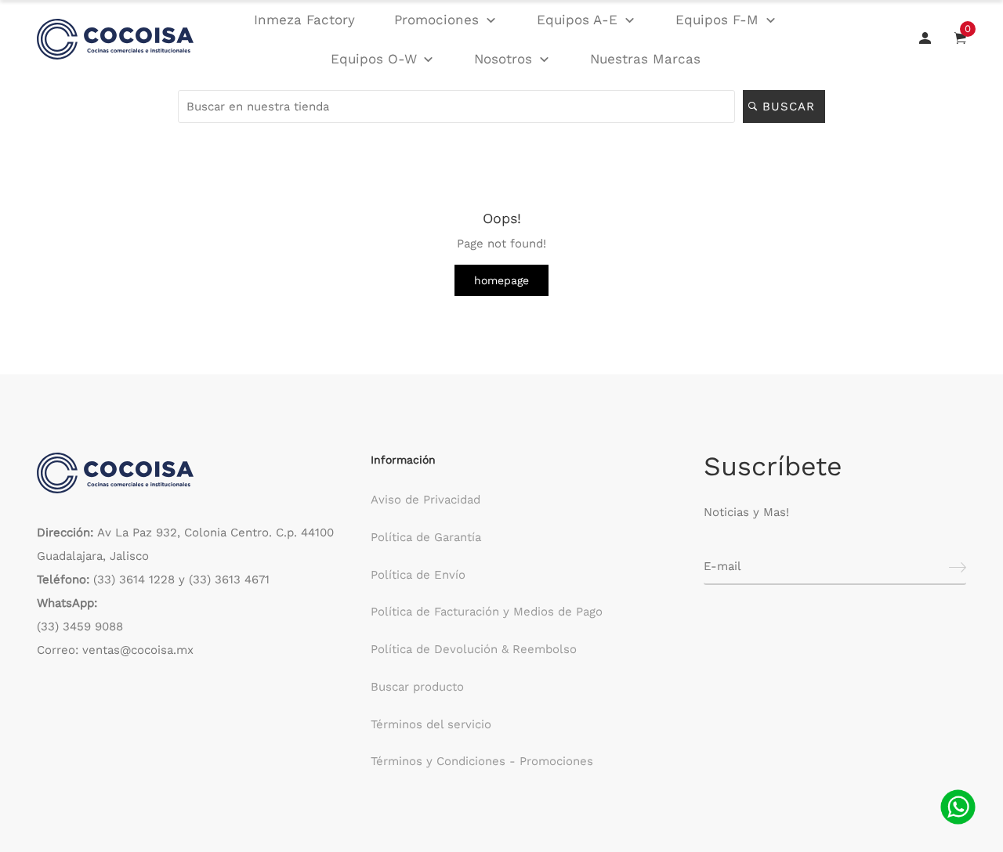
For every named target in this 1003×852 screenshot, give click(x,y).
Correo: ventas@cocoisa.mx (115, 650)
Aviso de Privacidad (425, 500)
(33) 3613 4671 (229, 579)
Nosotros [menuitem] (503, 59)
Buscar (791, 106)
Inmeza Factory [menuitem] (304, 19)
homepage (501, 280)
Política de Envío (418, 575)
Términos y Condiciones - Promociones (482, 761)
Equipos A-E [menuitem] (577, 19)
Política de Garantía (426, 537)
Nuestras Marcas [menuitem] (645, 59)
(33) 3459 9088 (80, 626)
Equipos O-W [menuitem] (374, 59)
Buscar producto (417, 687)
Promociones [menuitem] (436, 19)
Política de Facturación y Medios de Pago (487, 612)
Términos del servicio (431, 724)
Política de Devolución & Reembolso (474, 649)
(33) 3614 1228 (134, 579)
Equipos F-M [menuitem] (717, 19)
